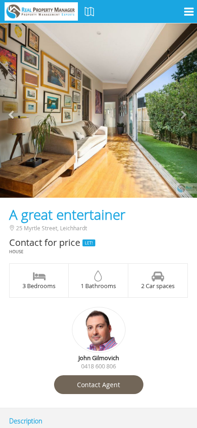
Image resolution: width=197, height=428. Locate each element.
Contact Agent (98, 384)
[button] (15, 110)
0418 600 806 (98, 366)
